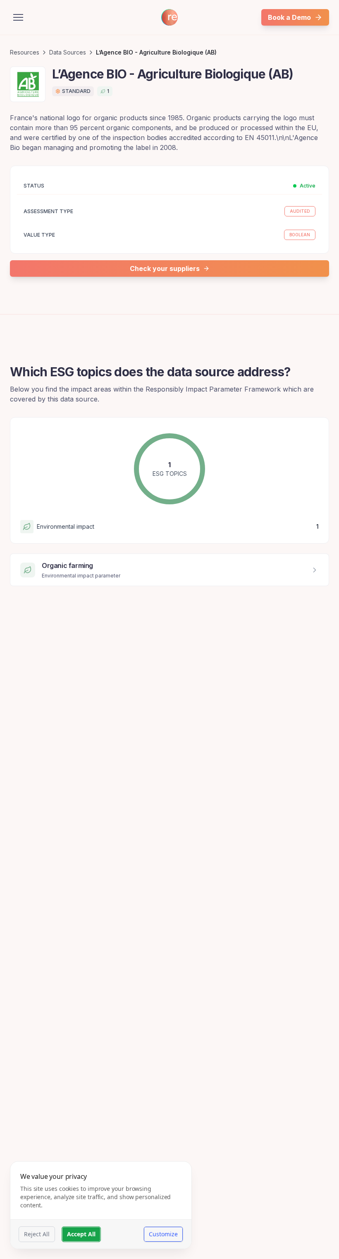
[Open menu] (18, 17)
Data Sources (67, 52)
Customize (163, 1234)
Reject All (37, 1234)
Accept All (81, 1234)
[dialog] (101, 1205)
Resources (24, 52)
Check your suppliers (165, 268)
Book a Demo (289, 17)
